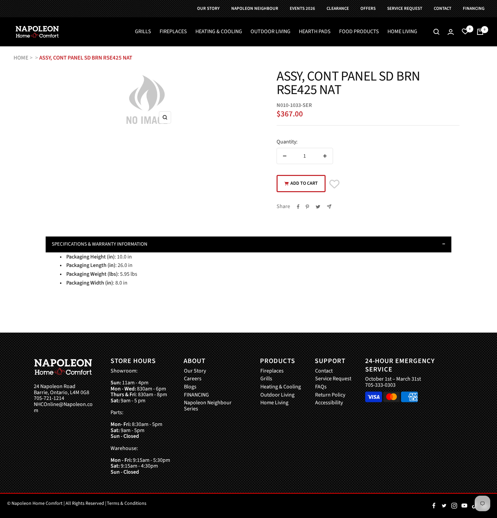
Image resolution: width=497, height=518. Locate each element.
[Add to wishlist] (334, 184)
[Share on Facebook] (298, 206)
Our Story (195, 371)
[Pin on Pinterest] (307, 206)
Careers (193, 379)
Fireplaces (272, 371)
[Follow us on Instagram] (454, 506)
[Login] (451, 32)
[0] (465, 32)
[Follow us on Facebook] (434, 506)
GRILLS (143, 32)
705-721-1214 (49, 399)
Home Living (274, 403)
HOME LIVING (402, 32)
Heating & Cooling (280, 387)
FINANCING (196, 395)
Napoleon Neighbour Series (208, 406)
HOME (21, 58)
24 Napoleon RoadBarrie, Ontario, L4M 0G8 (61, 390)
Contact (324, 371)
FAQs (321, 387)
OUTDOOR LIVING (270, 32)
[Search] (436, 32)
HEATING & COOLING (218, 32)
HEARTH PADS (315, 32)
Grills (266, 379)
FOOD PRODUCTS (359, 32)
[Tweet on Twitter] (318, 206)
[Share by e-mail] (329, 206)
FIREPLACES (173, 32)
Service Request (333, 379)
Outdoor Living (277, 395)
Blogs (190, 387)
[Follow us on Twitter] (444, 506)
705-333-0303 (380, 385)
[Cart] (480, 32)
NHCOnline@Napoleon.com (63, 407)
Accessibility (329, 403)
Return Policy (330, 395)
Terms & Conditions (126, 503)
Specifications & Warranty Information (99, 244)
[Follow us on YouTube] (464, 506)
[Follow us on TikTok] (474, 506)
